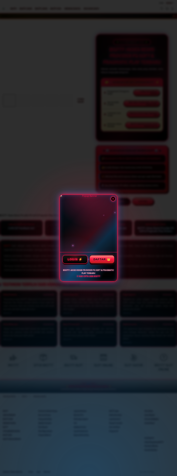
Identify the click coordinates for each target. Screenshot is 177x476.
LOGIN (73, 259)
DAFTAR (99, 259)
